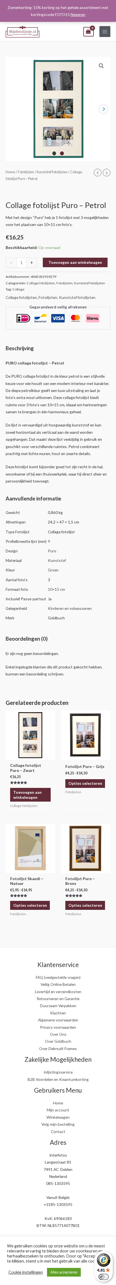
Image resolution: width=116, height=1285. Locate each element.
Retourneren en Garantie (58, 998)
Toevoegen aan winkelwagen (75, 262)
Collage (18, 289)
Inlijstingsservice (58, 1072)
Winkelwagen (58, 1117)
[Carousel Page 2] (62, 153)
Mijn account (58, 1110)
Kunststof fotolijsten (52, 172)
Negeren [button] (78, 14)
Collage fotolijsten (41, 283)
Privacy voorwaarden (58, 1027)
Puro (52, 550)
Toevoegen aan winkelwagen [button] (27, 795)
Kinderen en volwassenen (70, 608)
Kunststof (57, 560)
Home (10, 172)
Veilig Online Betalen (58, 984)
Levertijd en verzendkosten (58, 991)
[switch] (104, 1277)
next (103, 109)
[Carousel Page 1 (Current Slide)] (54, 153)
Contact (58, 1131)
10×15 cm (56, 589)
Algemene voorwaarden (58, 1020)
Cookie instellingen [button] (25, 1272)
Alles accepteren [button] (63, 1272)
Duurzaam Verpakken (58, 1005)
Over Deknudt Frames (58, 1048)
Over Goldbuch (58, 1041)
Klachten (58, 1013)
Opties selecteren (85, 783)
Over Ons (58, 1034)
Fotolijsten (26, 172)
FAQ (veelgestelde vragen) (58, 977)
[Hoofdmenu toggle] (104, 31)
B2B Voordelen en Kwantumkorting (58, 1079)
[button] (101, 66)
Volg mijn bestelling (58, 1124)
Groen (53, 569)
